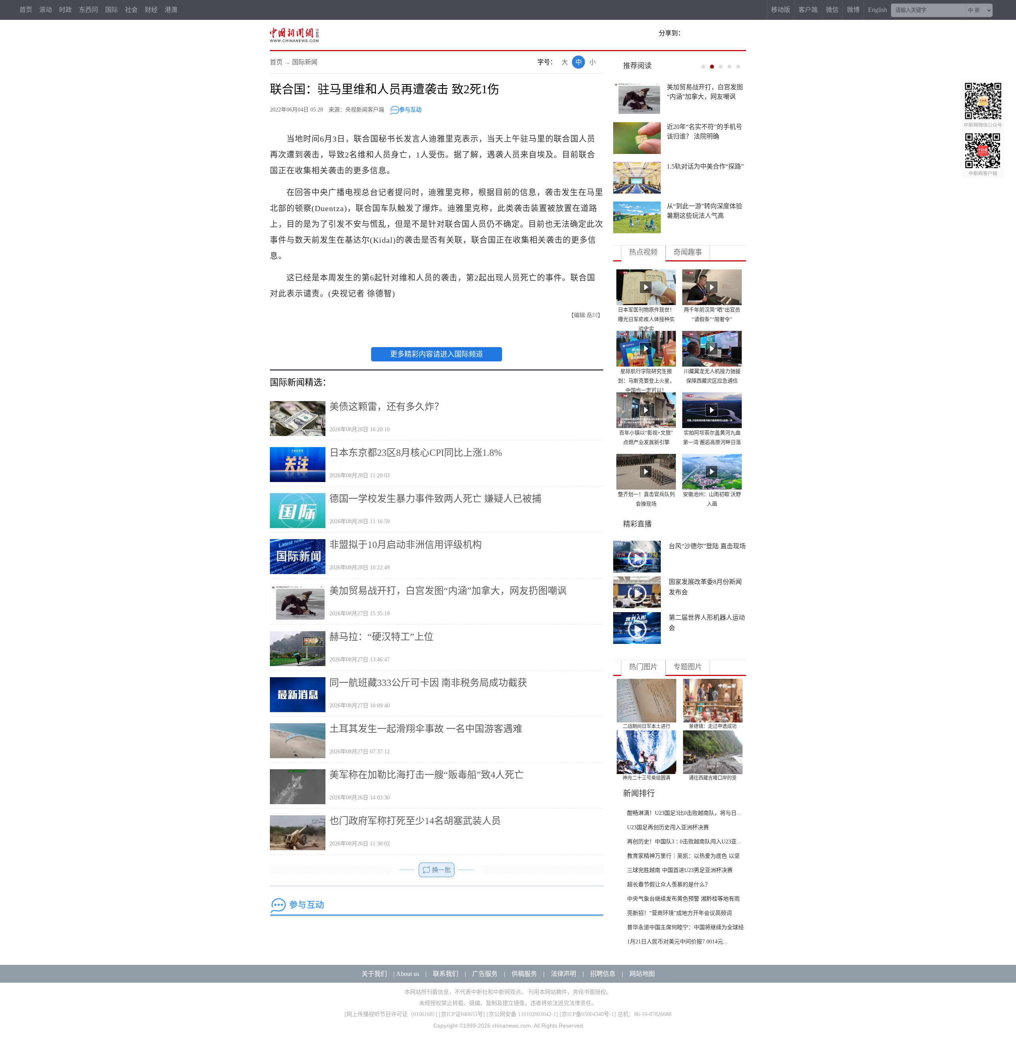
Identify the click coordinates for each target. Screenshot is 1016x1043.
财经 (151, 9)
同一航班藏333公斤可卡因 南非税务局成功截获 (428, 683)
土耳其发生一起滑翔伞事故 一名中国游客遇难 (425, 729)
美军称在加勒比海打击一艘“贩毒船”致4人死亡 (426, 775)
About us (407, 973)
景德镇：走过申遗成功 (713, 726)
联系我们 (445, 973)
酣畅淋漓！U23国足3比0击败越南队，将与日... (684, 813)
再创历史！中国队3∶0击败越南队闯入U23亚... (684, 842)
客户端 (808, 9)
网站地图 (642, 973)
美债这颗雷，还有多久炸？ (386, 406)
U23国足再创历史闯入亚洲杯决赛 (668, 827)
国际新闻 (305, 62)
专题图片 (687, 667)
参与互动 (410, 110)
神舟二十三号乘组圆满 (646, 778)
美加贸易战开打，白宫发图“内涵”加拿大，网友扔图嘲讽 (448, 591)
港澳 (171, 9)
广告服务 (485, 973)
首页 (25, 9)
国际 (111, 9)
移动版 (780, 9)
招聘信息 (603, 973)
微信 (832, 9)
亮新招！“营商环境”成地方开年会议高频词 (679, 913)
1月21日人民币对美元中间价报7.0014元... (677, 942)
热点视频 (643, 252)
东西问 (88, 9)
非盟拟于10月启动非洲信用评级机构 (405, 545)
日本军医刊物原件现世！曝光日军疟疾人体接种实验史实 (646, 319)
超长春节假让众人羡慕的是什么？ (668, 884)
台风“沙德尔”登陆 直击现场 (707, 546)
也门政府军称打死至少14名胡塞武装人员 (415, 821)
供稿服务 (524, 973)
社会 (131, 9)
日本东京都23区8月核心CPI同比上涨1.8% (415, 453)
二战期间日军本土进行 (646, 726)
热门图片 (643, 667)
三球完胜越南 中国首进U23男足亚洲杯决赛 (680, 870)
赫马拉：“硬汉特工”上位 (381, 637)
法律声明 (563, 973)
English (877, 9)
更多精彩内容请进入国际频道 (436, 354)
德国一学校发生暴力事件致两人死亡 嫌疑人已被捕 (435, 499)
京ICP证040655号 (462, 1014)
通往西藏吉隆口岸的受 (713, 778)
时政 (65, 9)
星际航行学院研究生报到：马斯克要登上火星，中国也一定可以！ (646, 380)
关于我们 (374, 973)
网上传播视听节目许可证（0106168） (390, 1014)
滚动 (45, 9)
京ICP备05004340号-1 (588, 1014)
